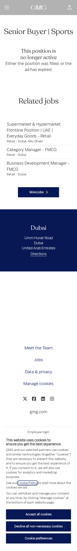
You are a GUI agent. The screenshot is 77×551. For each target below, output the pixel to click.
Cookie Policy (27, 483)
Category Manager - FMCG (32, 149)
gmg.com (38, 411)
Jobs (38, 359)
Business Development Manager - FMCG (38, 166)
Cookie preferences (38, 538)
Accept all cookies (39, 514)
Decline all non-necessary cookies (38, 526)
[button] (69, 7)
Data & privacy (38, 371)
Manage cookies (38, 383)
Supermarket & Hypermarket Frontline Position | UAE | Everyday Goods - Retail (34, 130)
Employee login (38, 432)
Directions (39, 254)
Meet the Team (38, 348)
